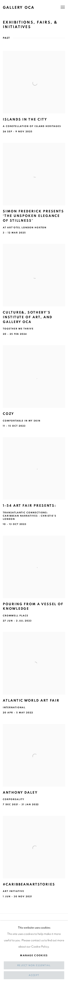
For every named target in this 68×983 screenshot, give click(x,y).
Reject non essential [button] (34, 965)
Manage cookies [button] (34, 955)
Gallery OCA (18, 7)
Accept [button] (34, 975)
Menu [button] (62, 7)
